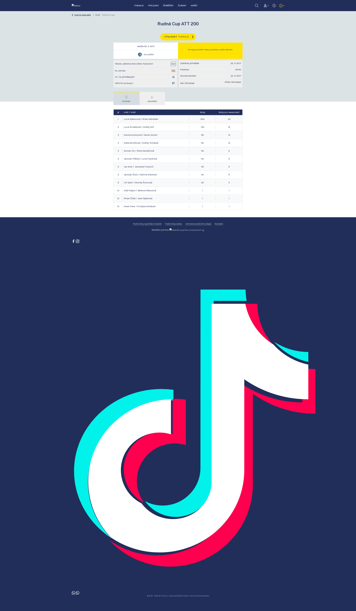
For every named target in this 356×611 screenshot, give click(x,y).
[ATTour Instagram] (77, 241)
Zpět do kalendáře (82, 15)
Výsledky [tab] (126, 101)
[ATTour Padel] (74, 592)
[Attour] (76, 5)
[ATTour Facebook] (74, 241)
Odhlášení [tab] (152, 101)
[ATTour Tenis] (77, 592)
